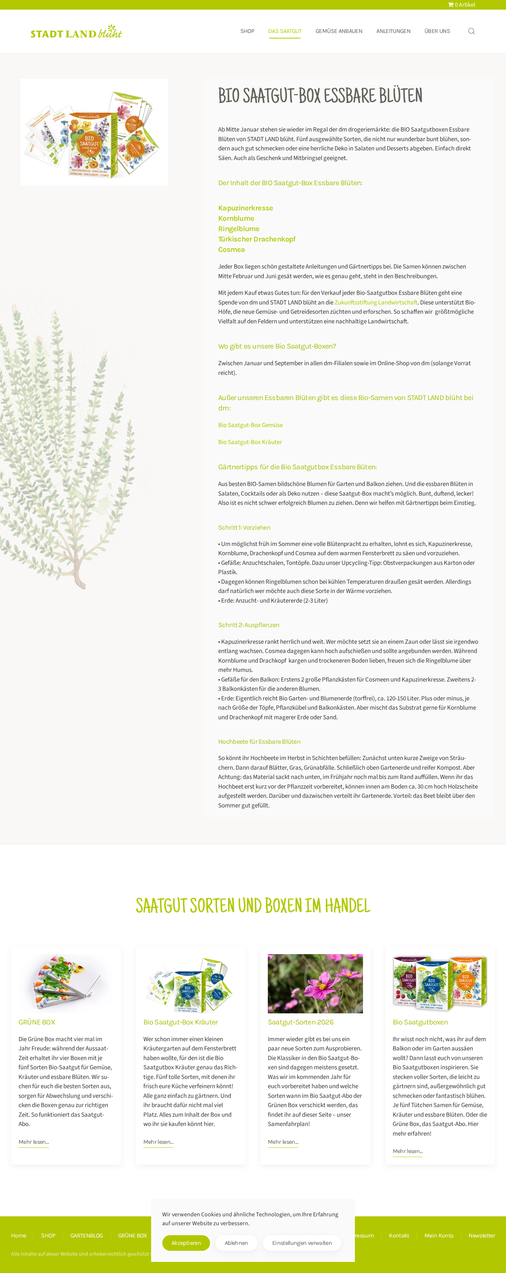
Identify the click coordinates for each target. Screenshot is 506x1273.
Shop (247, 30)
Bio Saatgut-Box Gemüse (250, 425)
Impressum (359, 1235)
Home (18, 1235)
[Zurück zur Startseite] (77, 31)
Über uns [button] (437, 30)
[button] (471, 31)
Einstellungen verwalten (302, 1242)
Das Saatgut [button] (285, 30)
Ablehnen (236, 1242)
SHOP (48, 1235)
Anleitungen (393, 30)
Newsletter (482, 1235)
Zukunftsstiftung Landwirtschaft (375, 302)
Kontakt (399, 1235)
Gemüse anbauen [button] (339, 30)
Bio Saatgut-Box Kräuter (250, 442)
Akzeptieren (186, 1242)
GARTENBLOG (86, 1235)
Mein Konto (439, 1235)
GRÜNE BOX (132, 1235)
